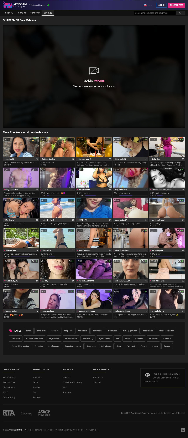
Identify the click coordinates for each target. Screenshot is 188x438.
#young (167, 346)
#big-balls (68, 331)
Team (35, 382)
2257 (5, 392)
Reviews (37, 397)
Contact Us (98, 377)
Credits (66, 377)
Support (97, 382)
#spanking (91, 346)
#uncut (155, 346)
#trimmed (130, 346)
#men (28, 331)
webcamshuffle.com (17, 430)
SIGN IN (161, 5)
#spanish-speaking (73, 346)
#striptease (106, 346)
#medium (139, 338)
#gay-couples (104, 338)
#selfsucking (53, 346)
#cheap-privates (130, 331)
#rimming (39, 346)
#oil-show (153, 338)
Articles (36, 387)
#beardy (54, 331)
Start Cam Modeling (72, 382)
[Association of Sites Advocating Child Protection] (44, 413)
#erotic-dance (71, 338)
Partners (67, 392)
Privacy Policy (9, 377)
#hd (117, 338)
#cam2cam (112, 331)
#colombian (148, 331)
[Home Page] (15, 5)
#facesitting (88, 338)
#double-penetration (34, 338)
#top (119, 346)
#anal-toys (41, 331)
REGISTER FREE (176, 5)
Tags (35, 392)
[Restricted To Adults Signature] (9, 413)
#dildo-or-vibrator (166, 331)
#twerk (144, 346)
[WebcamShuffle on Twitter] (183, 430)
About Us (37, 377)
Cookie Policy (9, 397)
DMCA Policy (9, 387)
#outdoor (167, 338)
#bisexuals (82, 331)
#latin (127, 338)
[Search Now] (180, 13)
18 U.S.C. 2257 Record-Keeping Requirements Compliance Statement (153, 413)
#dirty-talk (15, 338)
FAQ (65, 387)
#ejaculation (54, 338)
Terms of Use (9, 382)
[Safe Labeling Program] (26, 413)
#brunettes (97, 331)
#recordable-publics (20, 346)
